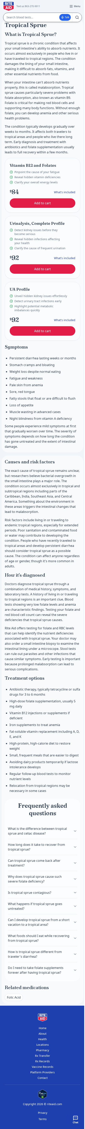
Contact (43, 1078)
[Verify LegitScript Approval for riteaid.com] (42, 1094)
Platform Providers (42, 1072)
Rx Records (42, 1061)
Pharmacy (42, 1050)
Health (42, 1039)
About (42, 1033)
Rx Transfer (42, 1056)
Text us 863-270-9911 (28, 6)
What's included (64, 192)
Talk (67, 17)
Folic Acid (14, 997)
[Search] (77, 17)
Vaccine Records (42, 1067)
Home (42, 1028)
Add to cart (42, 203)
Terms (43, 1119)
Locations (42, 1045)
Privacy (42, 1113)
